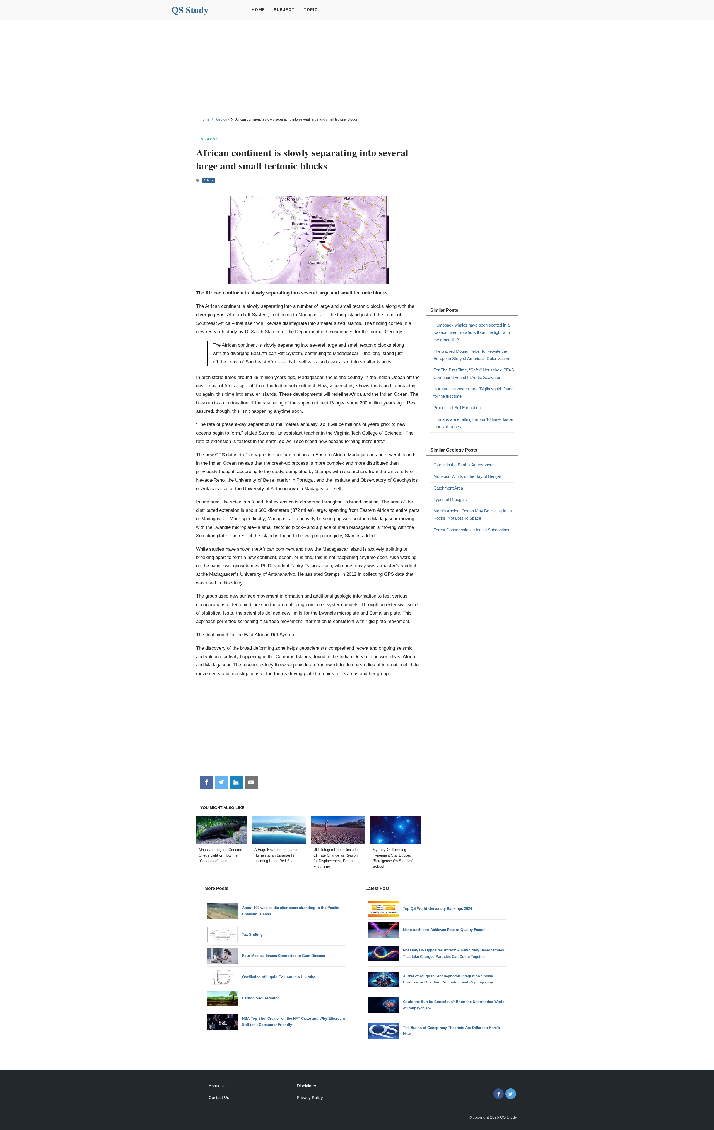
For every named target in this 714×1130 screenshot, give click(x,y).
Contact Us (219, 1097)
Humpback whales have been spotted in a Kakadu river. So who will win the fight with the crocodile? (471, 332)
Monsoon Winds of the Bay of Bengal (467, 476)
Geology (209, 139)
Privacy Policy (310, 1097)
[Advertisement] (357, 68)
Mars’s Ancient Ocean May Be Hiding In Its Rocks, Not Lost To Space (472, 514)
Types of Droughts (450, 499)
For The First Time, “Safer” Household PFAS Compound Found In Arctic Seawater (473, 374)
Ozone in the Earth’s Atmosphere (463, 464)
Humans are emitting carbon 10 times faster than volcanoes (473, 423)
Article (208, 180)
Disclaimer (306, 1085)
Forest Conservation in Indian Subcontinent (472, 529)
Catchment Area (448, 488)
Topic (310, 9)
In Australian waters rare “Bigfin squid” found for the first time (473, 393)
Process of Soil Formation (457, 407)
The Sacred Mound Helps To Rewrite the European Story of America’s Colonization (471, 355)
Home (258, 9)
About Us (217, 1085)
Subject (284, 9)
